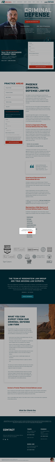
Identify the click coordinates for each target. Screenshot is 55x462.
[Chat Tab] (27, 231)
